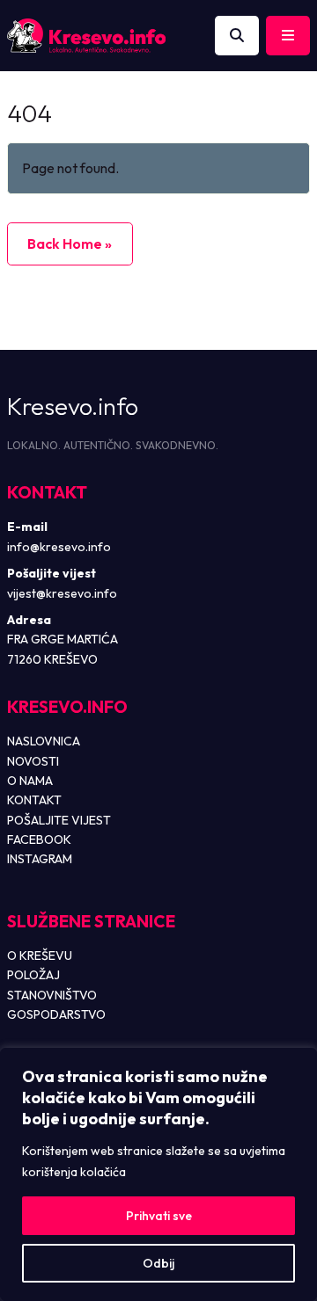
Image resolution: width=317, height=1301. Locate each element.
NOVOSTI (33, 761)
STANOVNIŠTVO (52, 995)
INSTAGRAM (39, 859)
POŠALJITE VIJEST (59, 820)
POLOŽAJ (33, 975)
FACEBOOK (39, 839)
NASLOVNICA (43, 741)
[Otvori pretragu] (237, 36)
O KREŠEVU (39, 955)
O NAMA (30, 781)
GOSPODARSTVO (56, 1014)
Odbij (158, 1263)
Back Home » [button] (69, 243)
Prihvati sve (159, 1216)
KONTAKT (34, 800)
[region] (158, 1174)
